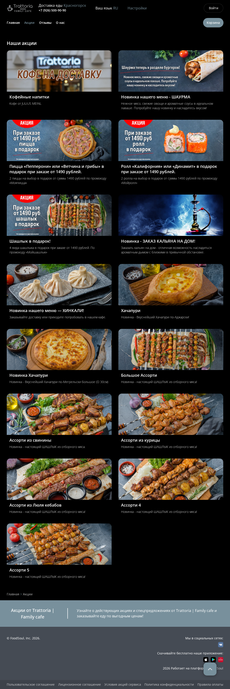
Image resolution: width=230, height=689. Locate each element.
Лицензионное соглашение (79, 684)
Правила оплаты (210, 684)
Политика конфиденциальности (169, 684)
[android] (213, 659)
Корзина (213, 22)
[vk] (220, 644)
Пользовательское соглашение (31, 684)
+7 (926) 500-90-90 (52, 10)
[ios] (205, 659)
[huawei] (220, 659)
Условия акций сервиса (122, 684)
